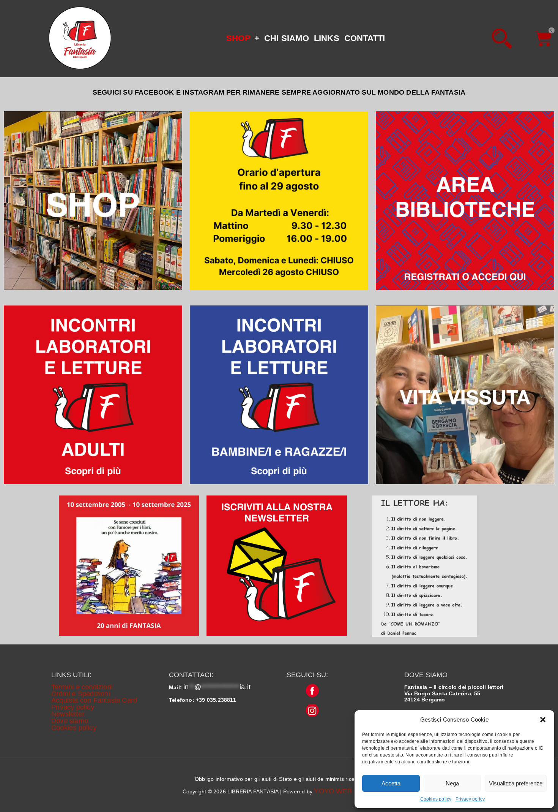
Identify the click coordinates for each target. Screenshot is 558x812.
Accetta (390, 783)
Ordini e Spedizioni (80, 694)
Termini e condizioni (82, 687)
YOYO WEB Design (344, 791)
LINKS (326, 38)
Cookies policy (436, 799)
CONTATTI (364, 38)
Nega (452, 783)
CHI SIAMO (286, 38)
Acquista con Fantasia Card (94, 700)
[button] (543, 719)
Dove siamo (69, 721)
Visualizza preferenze (515, 783)
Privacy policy (470, 799)
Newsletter (67, 714)
